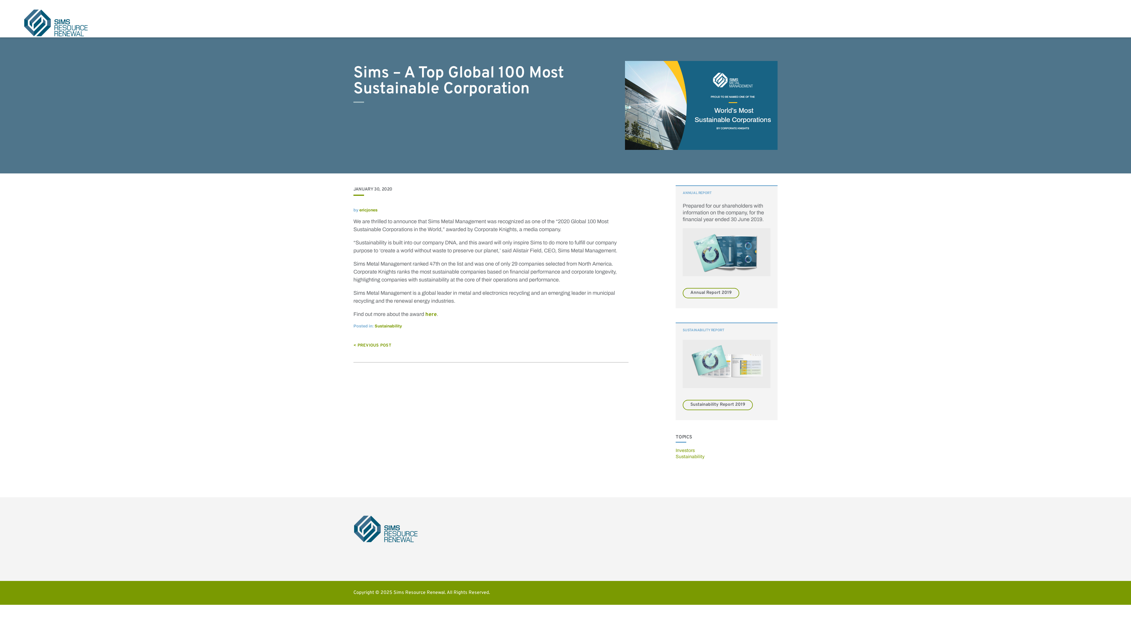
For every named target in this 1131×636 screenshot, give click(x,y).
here (431, 314)
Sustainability (388, 326)
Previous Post (374, 345)
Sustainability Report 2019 (717, 405)
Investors (685, 450)
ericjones (368, 210)
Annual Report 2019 (711, 293)
